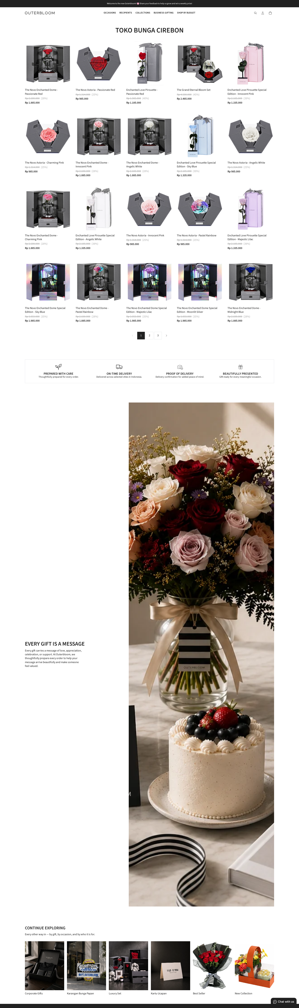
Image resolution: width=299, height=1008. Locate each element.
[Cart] (270, 13)
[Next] (166, 335)
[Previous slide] (30, 63)
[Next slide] (66, 63)
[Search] (255, 13)
